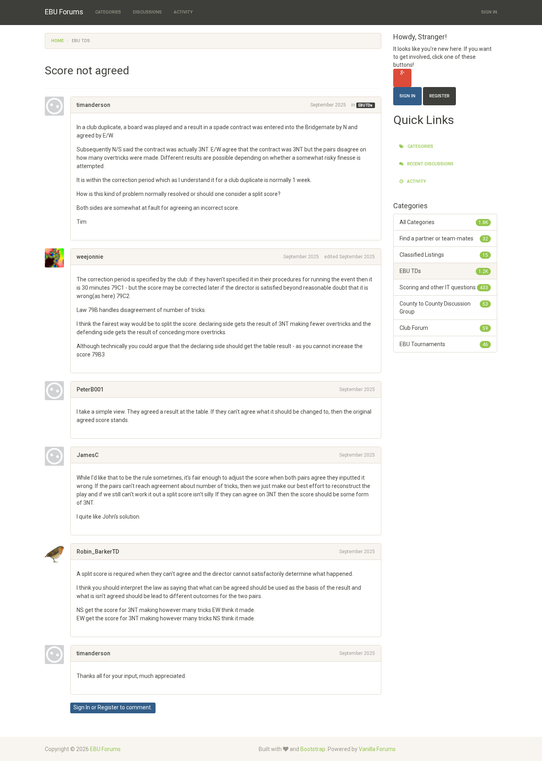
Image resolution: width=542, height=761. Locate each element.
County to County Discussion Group (444, 307)
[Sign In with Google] (402, 78)
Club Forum (444, 328)
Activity (183, 12)
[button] (79, 230)
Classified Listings (444, 255)
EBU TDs (365, 105)
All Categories (444, 222)
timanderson (93, 105)
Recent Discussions (430, 164)
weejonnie (90, 257)
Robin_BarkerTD (98, 551)
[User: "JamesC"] (57, 456)
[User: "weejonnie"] (57, 257)
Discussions (147, 12)
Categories (108, 12)
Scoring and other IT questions (444, 287)
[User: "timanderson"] (57, 106)
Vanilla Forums (377, 749)
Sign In (489, 12)
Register (108, 707)
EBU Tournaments (444, 344)
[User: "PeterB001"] (57, 390)
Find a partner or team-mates (444, 238)
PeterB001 (90, 389)
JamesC (87, 455)
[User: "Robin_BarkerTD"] (57, 552)
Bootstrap (312, 749)
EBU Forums (64, 12)
